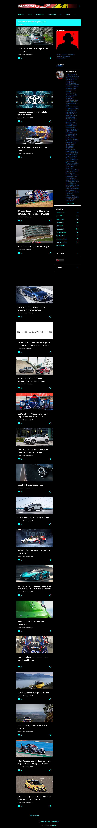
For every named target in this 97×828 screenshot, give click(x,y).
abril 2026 (59, 226)
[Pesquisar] (79, 6)
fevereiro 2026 (61, 232)
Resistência (52, 14)
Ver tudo (21, 24)
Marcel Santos (71, 71)
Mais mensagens (34, 815)
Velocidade (40, 14)
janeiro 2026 (60, 236)
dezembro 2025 (61, 239)
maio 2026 (59, 222)
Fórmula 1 (21, 14)
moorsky (54, 825)
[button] (50, 58)
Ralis (30, 14)
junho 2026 (60, 219)
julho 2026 (59, 216)
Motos (68, 14)
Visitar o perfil (70, 203)
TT (61, 14)
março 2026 (60, 229)
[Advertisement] (33, 76)
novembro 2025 (61, 242)
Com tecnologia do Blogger (49, 821)
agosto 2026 (60, 212)
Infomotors (27, 6)
